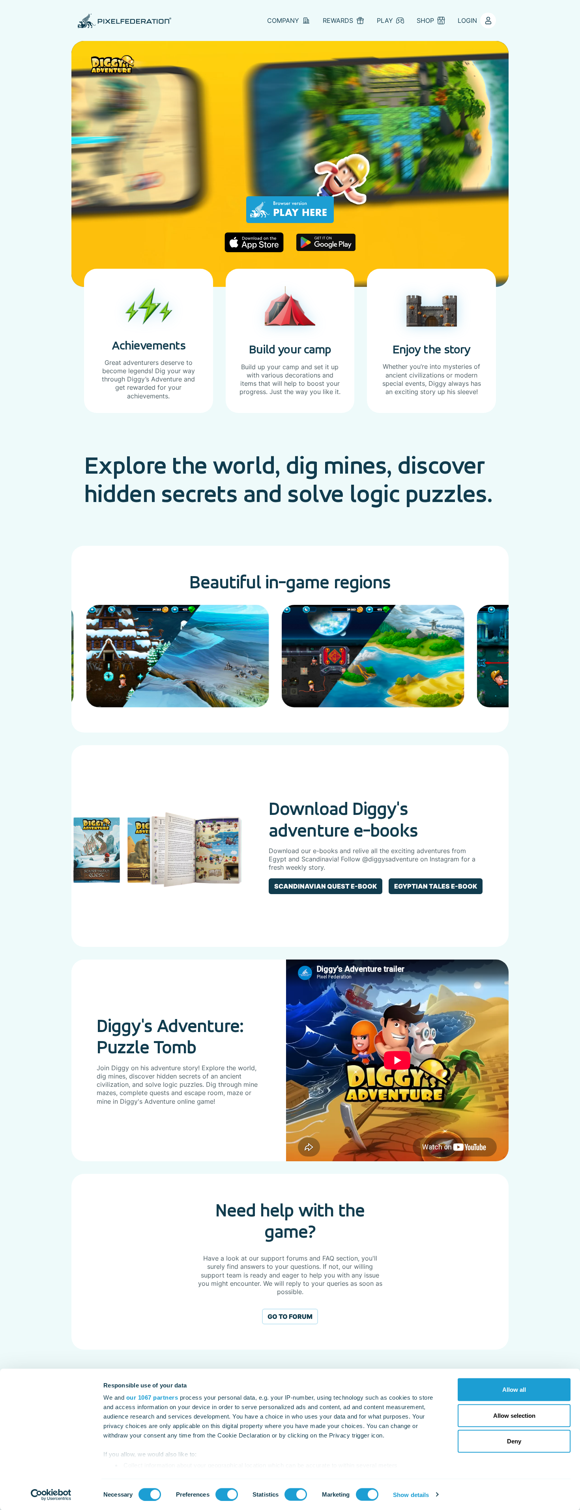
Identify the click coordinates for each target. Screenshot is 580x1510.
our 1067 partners (152, 1397)
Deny (514, 1441)
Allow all (514, 1389)
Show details (411, 1494)
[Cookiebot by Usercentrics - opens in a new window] (51, 1495)
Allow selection (514, 1415)
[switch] (226, 1494)
